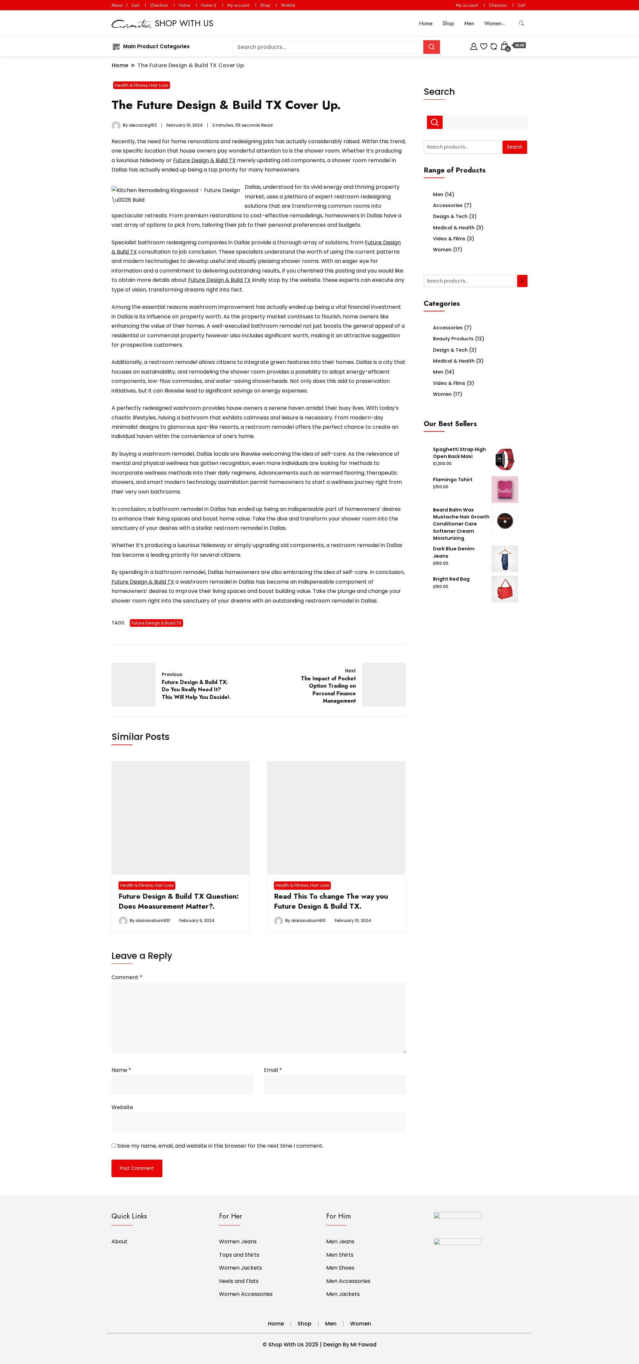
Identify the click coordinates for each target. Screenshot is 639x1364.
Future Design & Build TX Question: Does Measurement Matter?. (178, 901)
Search (439, 91)
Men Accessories (348, 1281)
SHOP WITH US (184, 23)
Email (273, 1070)
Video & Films (449, 238)
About (116, 5)
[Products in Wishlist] (483, 45)
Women (493, 23)
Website (122, 1107)
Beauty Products (453, 338)
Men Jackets (343, 1294)
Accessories (448, 205)
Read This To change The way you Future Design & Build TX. (331, 901)
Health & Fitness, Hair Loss (141, 85)
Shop (265, 5)
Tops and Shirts (239, 1255)
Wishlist (288, 5)
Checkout (159, 5)
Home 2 (208, 5)
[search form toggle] (522, 23)
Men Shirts (339, 1255)
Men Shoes (340, 1268)
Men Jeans (340, 1241)
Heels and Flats (239, 1281)
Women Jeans (238, 1241)
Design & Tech (450, 216)
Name (121, 1070)
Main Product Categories (156, 46)
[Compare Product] (493, 45)
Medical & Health (454, 227)
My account (238, 5)
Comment (126, 977)
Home (184, 5)
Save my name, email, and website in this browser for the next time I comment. (220, 1146)
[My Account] (473, 45)
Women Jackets (240, 1268)
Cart (135, 5)
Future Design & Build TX (204, 160)
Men (469, 23)
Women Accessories (246, 1294)
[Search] (522, 281)
